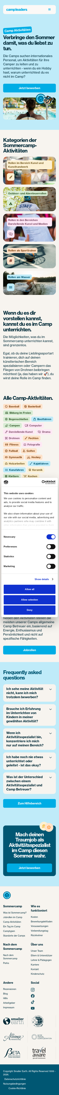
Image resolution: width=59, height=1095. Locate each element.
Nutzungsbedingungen (14, 1083)
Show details (42, 579)
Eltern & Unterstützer (41, 955)
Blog (5, 993)
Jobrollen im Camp (12, 917)
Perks (6, 963)
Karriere (35, 964)
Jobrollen (29, 650)
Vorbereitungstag (39, 930)
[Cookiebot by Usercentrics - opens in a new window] (42, 482)
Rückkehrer (37, 935)
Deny (29, 610)
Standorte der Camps (14, 935)
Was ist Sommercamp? (15, 912)
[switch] (50, 546)
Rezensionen (9, 989)
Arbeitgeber (9, 1002)
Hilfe (5, 998)
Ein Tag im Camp (11, 926)
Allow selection (29, 599)
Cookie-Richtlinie (17, 1088)
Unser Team (37, 950)
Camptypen (9, 931)
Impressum (8, 1007)
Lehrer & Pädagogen (41, 960)
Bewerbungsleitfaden (41, 921)
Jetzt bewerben (29, 88)
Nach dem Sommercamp (10, 957)
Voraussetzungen (39, 926)
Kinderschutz (37, 973)
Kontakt (35, 969)
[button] (49, 9)
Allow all (29, 589)
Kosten (34, 917)
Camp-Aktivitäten (12, 921)
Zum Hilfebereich (29, 803)
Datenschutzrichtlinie (15, 1079)
